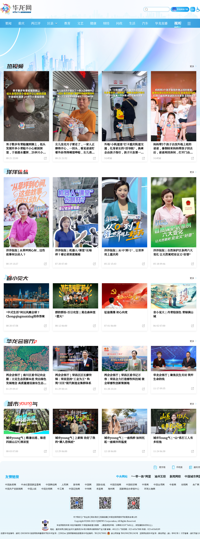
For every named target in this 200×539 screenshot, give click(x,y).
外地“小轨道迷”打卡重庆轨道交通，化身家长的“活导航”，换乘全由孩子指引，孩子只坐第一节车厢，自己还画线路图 (124, 148)
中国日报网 (115, 484)
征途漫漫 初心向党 (116, 312)
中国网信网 (51, 484)
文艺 (80, 23)
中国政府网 (10, 484)
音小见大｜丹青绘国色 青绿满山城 (173, 314)
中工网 (60, 489)
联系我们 (95, 517)
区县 (50, 23)
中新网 (173, 484)
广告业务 (86, 517)
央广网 (196, 484)
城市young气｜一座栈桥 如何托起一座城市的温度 (124, 440)
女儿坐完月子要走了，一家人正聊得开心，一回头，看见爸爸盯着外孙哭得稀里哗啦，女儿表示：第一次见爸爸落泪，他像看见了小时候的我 (75, 148)
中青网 (145, 484)
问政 (119, 23)
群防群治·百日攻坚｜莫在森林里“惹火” (75, 314)
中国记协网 (74, 489)
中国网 (88, 484)
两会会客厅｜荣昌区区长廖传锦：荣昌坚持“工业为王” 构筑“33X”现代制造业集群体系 (73, 379)
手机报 (179, 467)
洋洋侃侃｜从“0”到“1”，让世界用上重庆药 (124, 252)
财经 (106, 23)
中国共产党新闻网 (14, 489)
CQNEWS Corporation (106, 521)
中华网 (88, 489)
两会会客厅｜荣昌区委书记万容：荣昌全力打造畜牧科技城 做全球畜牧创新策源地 (124, 379)
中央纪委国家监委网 (31, 484)
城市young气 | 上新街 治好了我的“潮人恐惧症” (75, 440)
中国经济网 (131, 484)
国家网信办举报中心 (129, 489)
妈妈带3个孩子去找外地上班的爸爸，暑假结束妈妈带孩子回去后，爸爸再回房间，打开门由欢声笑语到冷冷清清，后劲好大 (173, 148)
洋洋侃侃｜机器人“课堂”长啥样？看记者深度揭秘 (73, 252)
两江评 (35, 23)
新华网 (76, 484)
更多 (192, 66)
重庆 (21, 23)
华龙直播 (161, 23)
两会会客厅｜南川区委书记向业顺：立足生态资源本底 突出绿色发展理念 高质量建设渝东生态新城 (26, 379)
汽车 (145, 23)
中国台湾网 (159, 484)
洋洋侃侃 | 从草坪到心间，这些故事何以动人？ (25, 252)
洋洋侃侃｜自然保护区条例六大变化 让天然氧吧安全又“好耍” (173, 252)
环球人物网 (149, 489)
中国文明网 (46, 489)
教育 (67, 23)
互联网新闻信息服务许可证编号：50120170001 (86, 533)
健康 (93, 23)
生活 (132, 23)
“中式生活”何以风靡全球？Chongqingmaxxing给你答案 (25, 314)
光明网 (184, 484)
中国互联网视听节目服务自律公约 (123, 517)
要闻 (8, 23)
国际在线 (100, 484)
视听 (177, 23)
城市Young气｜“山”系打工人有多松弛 (173, 440)
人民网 (65, 484)
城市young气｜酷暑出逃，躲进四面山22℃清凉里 (26, 440)
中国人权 (32, 489)
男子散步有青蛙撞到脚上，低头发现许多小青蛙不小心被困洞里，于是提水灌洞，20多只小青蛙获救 (26, 148)
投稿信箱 (104, 517)
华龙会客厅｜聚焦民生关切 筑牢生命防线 (173, 377)
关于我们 (77, 517)
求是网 (99, 489)
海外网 (111, 489)
